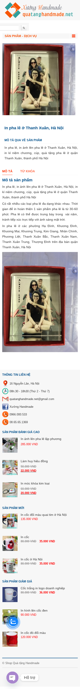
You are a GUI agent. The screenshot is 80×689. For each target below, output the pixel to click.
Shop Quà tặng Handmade (22, 663)
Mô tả (7, 171)
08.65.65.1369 (19, 422)
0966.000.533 (18, 414)
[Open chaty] (12, 677)
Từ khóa (27, 171)
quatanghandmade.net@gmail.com (32, 399)
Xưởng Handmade (21, 406)
